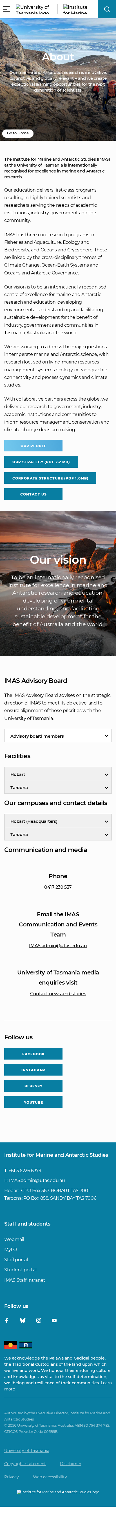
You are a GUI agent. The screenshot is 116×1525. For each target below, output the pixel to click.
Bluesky (33, 1086)
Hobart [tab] (17, 774)
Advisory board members (37, 736)
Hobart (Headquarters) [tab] (33, 821)
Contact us (33, 494)
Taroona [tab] (19, 787)
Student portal (20, 1269)
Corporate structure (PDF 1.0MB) (50, 478)
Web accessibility (50, 1476)
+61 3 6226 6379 (24, 1170)
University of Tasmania (26, 1450)
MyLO (10, 1249)
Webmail (14, 1239)
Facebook (33, 1054)
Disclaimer (70, 1463)
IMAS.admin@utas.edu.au (58, 945)
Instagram (33, 1070)
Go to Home (18, 133)
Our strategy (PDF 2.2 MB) (41, 462)
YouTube (33, 1102)
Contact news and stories (58, 993)
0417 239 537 (58, 887)
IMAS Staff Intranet (24, 1280)
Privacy (11, 1476)
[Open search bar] (107, 9)
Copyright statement (25, 1463)
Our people (33, 446)
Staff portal (16, 1259)
